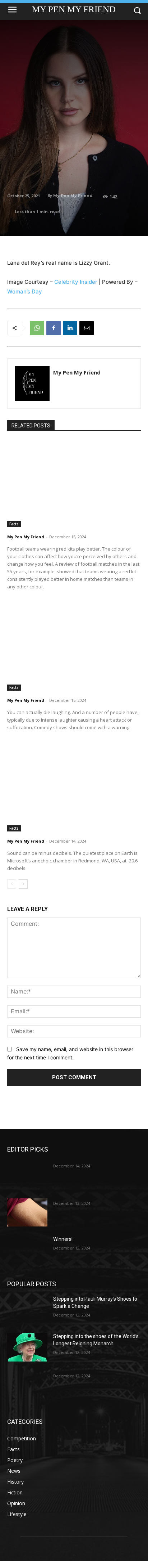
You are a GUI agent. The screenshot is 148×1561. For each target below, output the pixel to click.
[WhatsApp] (37, 328)
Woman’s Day (24, 291)
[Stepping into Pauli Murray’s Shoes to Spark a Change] (27, 1310)
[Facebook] (53, 328)
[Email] (86, 328)
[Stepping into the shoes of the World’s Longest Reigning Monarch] (27, 1347)
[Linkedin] (70, 328)
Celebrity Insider (75, 281)
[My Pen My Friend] (32, 383)
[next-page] (23, 884)
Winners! (63, 1239)
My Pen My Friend (73, 195)
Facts (14, 523)
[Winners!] (27, 1250)
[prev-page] (11, 884)
